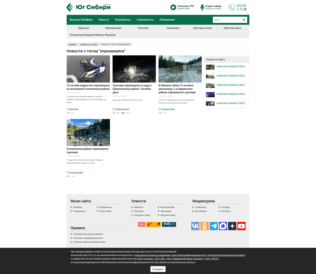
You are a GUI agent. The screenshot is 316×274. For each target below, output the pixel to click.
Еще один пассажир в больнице (127, 100)
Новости (103, 19)
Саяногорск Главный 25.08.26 (231, 75)
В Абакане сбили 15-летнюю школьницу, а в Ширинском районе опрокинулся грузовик (177, 89)
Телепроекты (123, 19)
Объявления (167, 19)
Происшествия (113, 28)
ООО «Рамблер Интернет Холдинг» (185, 258)
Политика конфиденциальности (88, 238)
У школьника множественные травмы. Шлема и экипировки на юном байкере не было (86, 99)
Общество (83, 28)
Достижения (201, 211)
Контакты (226, 211)
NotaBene (77, 207)
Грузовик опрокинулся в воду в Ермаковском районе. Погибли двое (132, 89)
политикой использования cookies (226, 255)
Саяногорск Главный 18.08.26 (231, 93)
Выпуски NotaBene (81, 19)
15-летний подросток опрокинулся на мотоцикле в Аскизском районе (88, 87)
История (225, 207)
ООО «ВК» (160, 258)
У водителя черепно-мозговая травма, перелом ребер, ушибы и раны (85, 161)
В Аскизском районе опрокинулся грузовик (87, 150)
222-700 (241, 5)
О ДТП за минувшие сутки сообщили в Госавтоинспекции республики (176, 101)
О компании (200, 207)
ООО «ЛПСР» (212, 258)
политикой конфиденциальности (189, 255)
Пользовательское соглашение (88, 234)
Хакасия (111, 35)
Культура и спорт (202, 28)
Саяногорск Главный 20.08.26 (231, 84)
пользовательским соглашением (152, 255)
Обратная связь (232, 28)
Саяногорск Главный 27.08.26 (231, 66)
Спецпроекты (145, 19)
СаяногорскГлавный (82, 35)
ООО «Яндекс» (146, 258)
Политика (143, 28)
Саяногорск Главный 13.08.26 (231, 102)
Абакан (100, 35)
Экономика (173, 28)
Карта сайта (105, 211)
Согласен (158, 269)
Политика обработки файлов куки (89, 242)
